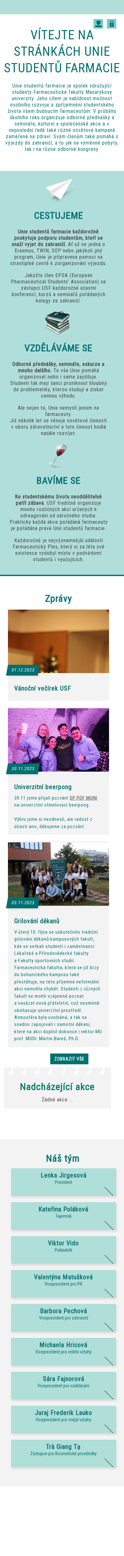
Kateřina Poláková (63, 1209)
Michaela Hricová (63, 1345)
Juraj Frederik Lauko (63, 1413)
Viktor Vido (63, 1243)
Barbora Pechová (63, 1311)
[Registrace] (98, 22)
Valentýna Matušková (63, 1277)
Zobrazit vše (69, 1058)
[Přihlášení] (112, 22)
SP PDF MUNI (83, 798)
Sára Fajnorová (63, 1379)
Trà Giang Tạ (63, 1446)
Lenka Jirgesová (63, 1175)
